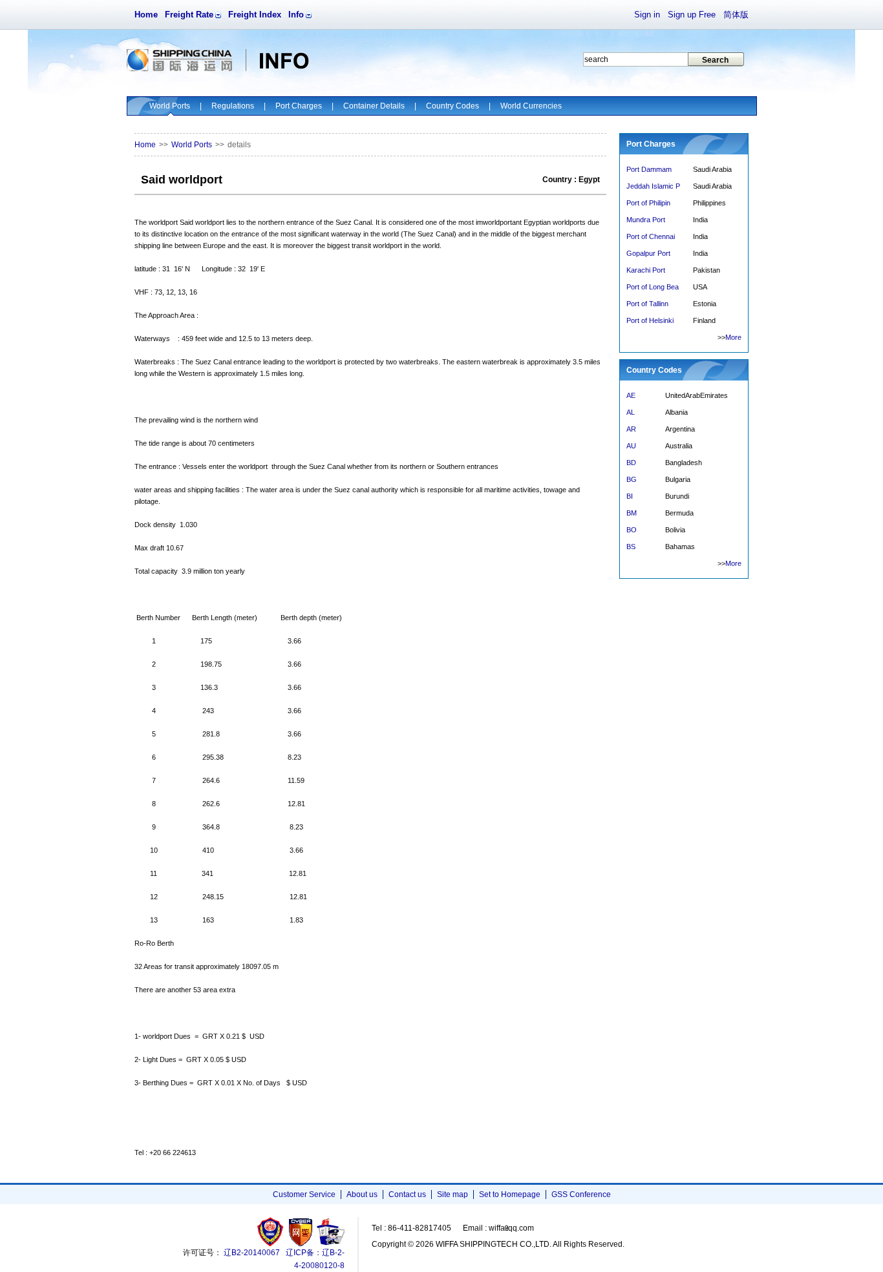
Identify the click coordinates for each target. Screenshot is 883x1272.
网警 (300, 1231)
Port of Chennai (650, 236)
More (733, 337)
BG (631, 479)
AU (631, 446)
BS (630, 546)
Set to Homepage (509, 1194)
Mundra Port (645, 220)
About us (362, 1194)
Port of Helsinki (650, 320)
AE (630, 395)
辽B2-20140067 (252, 1252)
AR (631, 429)
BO (631, 530)
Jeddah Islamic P (653, 186)
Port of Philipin (648, 203)
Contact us (407, 1194)
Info (296, 14)
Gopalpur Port (648, 253)
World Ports (169, 105)
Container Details (374, 105)
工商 (271, 1231)
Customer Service (304, 1194)
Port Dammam (649, 169)
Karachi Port (645, 270)
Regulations (232, 105)
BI (629, 496)
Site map (452, 1194)
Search (715, 60)
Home (146, 14)
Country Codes (452, 105)
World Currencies (531, 105)
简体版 (736, 14)
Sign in (647, 14)
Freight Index (254, 14)
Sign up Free (692, 14)
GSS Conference (581, 1194)
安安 (330, 1231)
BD (631, 462)
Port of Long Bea (652, 287)
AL (630, 412)
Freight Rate (189, 14)
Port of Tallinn (647, 304)
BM (631, 513)
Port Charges (298, 105)
